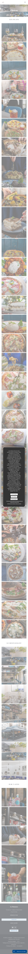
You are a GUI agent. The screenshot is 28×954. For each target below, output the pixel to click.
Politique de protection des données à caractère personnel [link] (14, 502)
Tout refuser (14, 496)
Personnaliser (14, 499)
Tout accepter (14, 494)
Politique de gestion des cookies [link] (14, 503)
